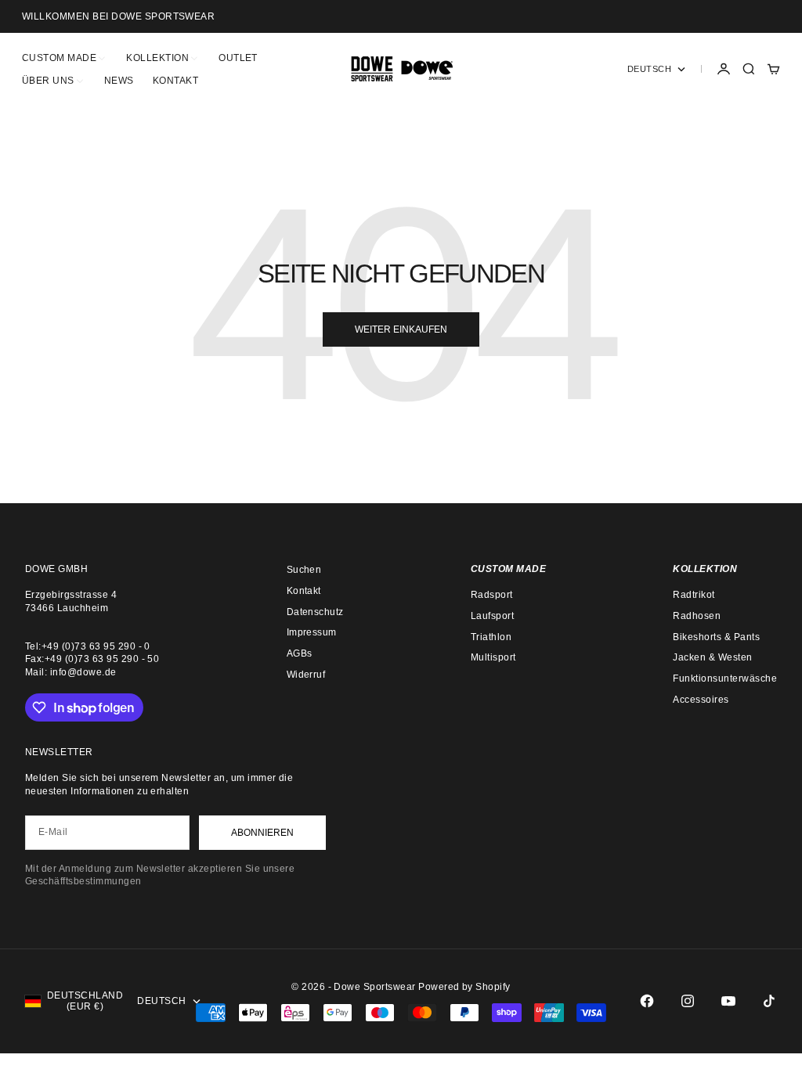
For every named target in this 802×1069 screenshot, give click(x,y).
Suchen (304, 569)
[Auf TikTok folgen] (769, 1001)
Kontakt (304, 590)
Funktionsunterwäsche (725, 678)
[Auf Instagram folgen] (687, 1001)
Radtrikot (693, 594)
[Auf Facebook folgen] (647, 1001)
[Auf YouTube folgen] (728, 1001)
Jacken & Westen (712, 657)
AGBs (299, 653)
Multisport (493, 657)
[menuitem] (64, 57)
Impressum (312, 632)
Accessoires (700, 699)
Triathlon (491, 637)
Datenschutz (315, 611)
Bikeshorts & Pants (716, 637)
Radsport (492, 594)
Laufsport (492, 615)
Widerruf (306, 674)
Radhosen (697, 615)
